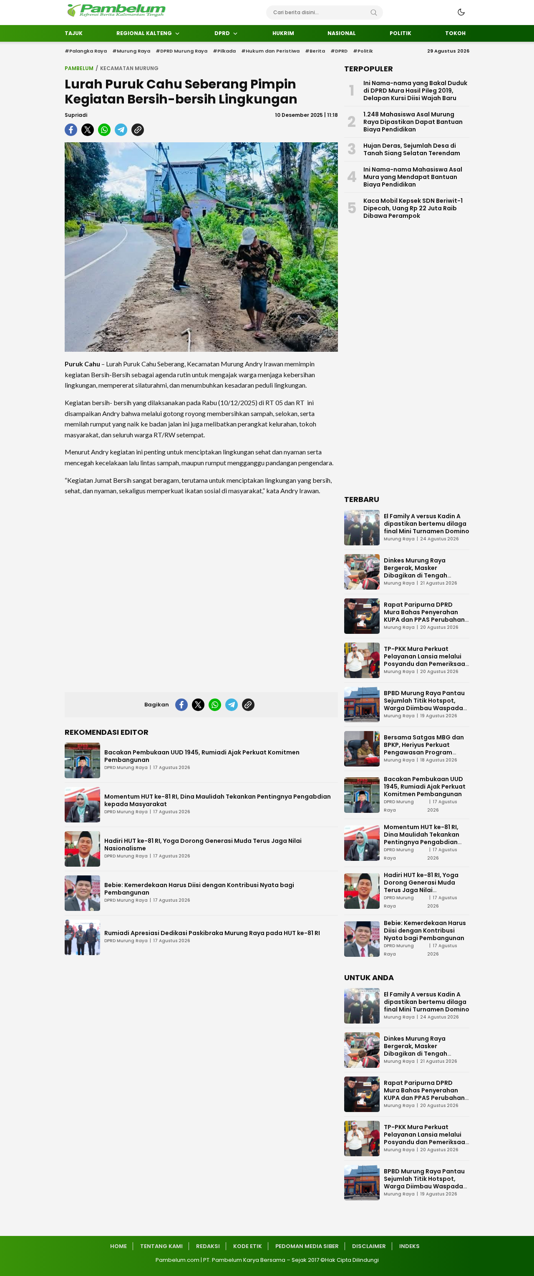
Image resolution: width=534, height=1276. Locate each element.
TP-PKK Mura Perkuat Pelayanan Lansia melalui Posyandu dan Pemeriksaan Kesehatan (426, 660)
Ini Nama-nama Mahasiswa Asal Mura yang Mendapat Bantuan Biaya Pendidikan (412, 177)
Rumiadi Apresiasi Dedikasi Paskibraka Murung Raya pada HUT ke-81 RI (212, 933)
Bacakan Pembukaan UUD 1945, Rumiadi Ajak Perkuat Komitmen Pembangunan (202, 756)
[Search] (374, 12)
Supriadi (76, 115)
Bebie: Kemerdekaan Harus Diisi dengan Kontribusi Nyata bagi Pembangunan (199, 889)
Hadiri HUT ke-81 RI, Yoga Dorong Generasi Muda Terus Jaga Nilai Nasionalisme (203, 844)
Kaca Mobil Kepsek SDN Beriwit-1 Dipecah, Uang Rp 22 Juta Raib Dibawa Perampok (413, 208)
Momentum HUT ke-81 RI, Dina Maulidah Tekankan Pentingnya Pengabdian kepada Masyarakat (217, 800)
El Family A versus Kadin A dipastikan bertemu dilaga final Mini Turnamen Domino (426, 523)
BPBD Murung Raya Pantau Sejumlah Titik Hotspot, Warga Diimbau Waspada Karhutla (424, 704)
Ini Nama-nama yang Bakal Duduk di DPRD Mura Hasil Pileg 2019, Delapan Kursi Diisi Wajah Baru (415, 90)
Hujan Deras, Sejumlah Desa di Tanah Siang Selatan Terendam (411, 149)
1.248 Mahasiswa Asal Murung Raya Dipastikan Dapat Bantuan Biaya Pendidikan (413, 122)
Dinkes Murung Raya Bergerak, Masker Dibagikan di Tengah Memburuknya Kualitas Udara (419, 575)
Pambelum (79, 68)
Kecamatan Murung (129, 68)
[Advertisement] (201, 591)
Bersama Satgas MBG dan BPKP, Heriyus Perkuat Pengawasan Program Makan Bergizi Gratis (424, 748)
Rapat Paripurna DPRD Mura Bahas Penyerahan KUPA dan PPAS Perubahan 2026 (424, 615)
